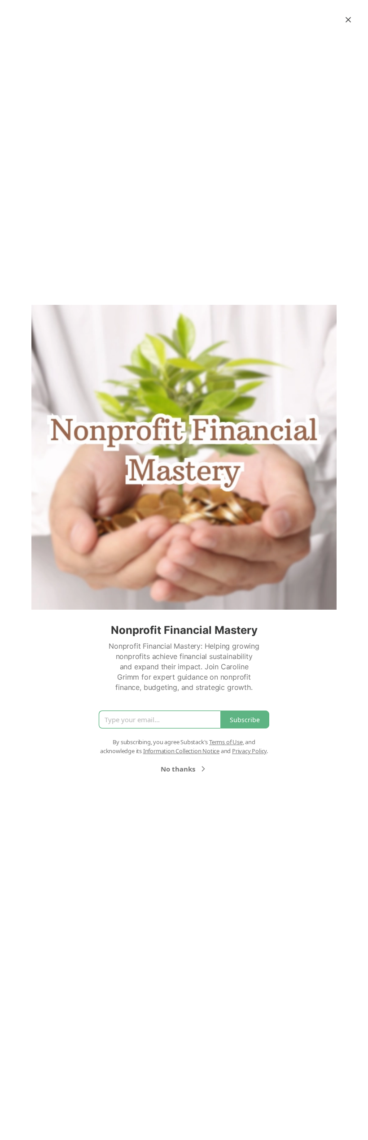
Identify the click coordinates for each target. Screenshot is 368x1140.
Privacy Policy (249, 751)
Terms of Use (226, 742)
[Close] (348, 20)
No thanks (178, 768)
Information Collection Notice (181, 751)
